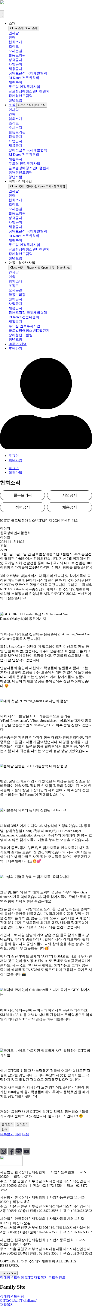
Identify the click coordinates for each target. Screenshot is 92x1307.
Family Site (9, 1273)
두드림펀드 (56, 1277)
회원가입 (15, 460)
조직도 (14, 46)
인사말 (14, 33)
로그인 (14, 455)
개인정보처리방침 (13, 1142)
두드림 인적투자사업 (24, 87)
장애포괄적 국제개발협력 (28, 73)
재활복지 (15, 82)
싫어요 (22, 1124)
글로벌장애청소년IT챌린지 (29, 91)
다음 (25, 1134)
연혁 (12, 37)
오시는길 (15, 51)
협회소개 (15, 42)
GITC (29, 1277)
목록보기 (7, 1134)
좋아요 (7, 1124)
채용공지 (15, 69)
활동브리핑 (17, 55)
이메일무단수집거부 (71, 1142)
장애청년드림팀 (21, 95)
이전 (18, 1134)
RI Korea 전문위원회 (24, 78)
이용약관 (42, 1142)
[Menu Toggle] (2, 14)
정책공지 (15, 60)
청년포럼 (15, 100)
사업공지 (15, 64)
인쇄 (4, 1129)
